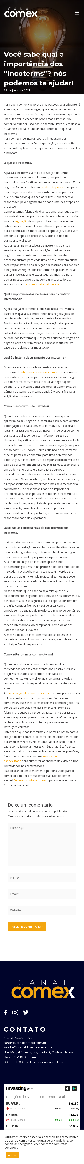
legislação (21, 221)
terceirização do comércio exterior (29, 693)
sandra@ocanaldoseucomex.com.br (30, 1047)
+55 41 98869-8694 (18, 1038)
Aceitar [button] (12, 1155)
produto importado (53, 187)
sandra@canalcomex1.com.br (25, 1043)
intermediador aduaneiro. (42, 284)
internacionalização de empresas (42, 372)
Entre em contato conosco (31, 780)
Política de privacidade (51, 1140)
